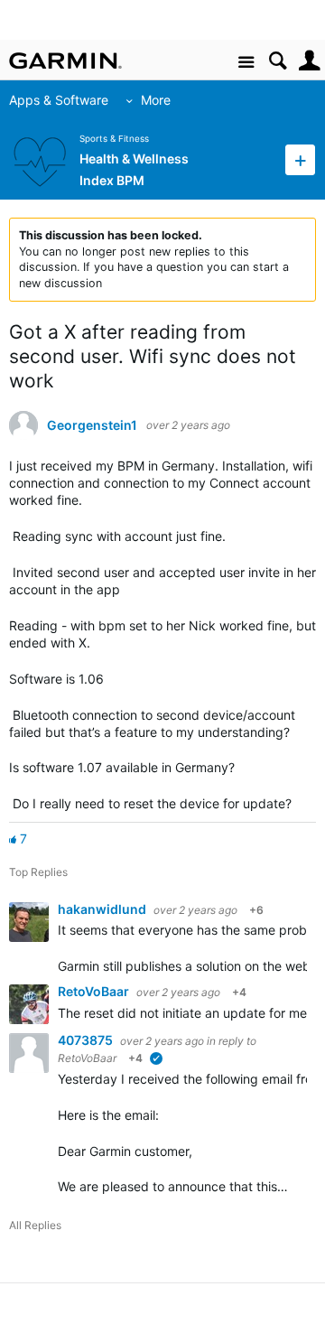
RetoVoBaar (95, 991)
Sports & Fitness (114, 139)
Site (246, 63)
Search (277, 61)
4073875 (87, 1040)
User (309, 61)
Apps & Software (58, 99)
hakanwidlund (103, 909)
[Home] (65, 60)
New (300, 159)
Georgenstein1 (92, 425)
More (156, 99)
